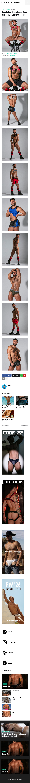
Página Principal (6, 9)
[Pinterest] (24, 375)
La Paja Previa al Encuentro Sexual (18, 698)
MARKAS (13, 9)
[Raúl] (6, 714)
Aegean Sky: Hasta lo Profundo (7, 406)
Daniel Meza (7, 686)
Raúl (13, 712)
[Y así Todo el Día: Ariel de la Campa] (8, 414)
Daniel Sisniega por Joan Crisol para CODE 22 (22, 406)
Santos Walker (15, 690)
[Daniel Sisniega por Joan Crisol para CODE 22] (22, 400)
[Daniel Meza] (15, 681)
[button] (1, 2)
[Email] (3, 378)
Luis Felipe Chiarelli (12, 53)
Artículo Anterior (5, 425)
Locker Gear (10, 57)
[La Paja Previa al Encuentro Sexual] (6, 700)
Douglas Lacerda (16, 705)
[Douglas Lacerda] (6, 707)
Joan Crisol (12, 55)
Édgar (9, 385)
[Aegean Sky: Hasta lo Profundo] (8, 400)
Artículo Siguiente (25, 425)
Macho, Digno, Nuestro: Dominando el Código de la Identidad (14, 735)
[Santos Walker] (6, 693)
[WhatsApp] (21, 375)
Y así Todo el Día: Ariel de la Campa (7, 420)
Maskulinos (19, 779)
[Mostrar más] (6, 378)
